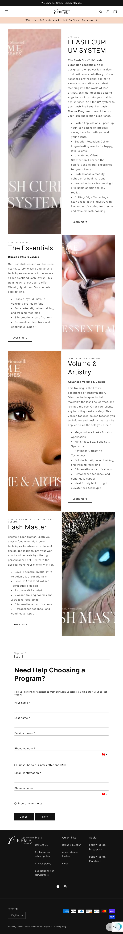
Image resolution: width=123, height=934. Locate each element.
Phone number (23, 748)
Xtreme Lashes (23, 926)
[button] (6, 11)
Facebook (95, 861)
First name (21, 702)
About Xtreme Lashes (70, 854)
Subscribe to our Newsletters (44, 872)
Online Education (71, 844)
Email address (23, 733)
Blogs (65, 863)
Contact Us (41, 844)
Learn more (80, 221)
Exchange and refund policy (43, 854)
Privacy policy (43, 863)
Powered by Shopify (40, 926)
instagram (95, 849)
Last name (21, 717)
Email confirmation (26, 772)
